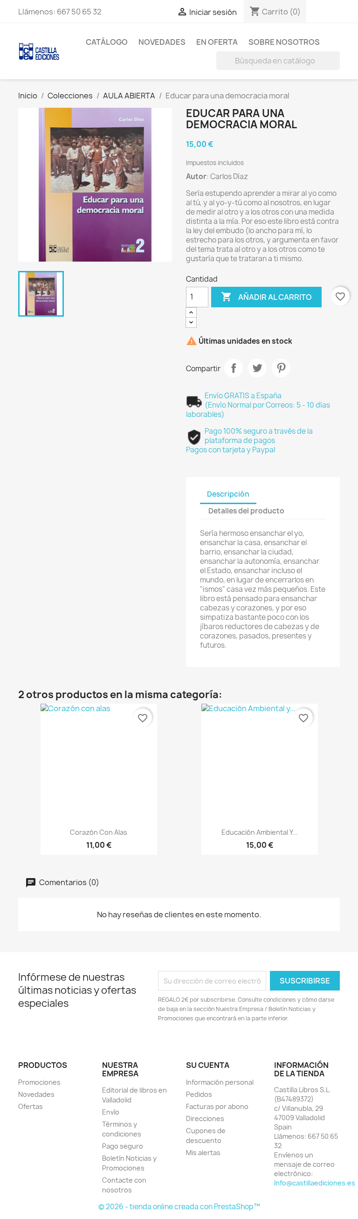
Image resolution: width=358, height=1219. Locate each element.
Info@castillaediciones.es (314, 1182)
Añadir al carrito (266, 296)
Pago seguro (122, 1146)
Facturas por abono (217, 1106)
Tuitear (257, 368)
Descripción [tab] (228, 494)
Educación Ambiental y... (259, 832)
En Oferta (217, 42)
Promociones (39, 1082)
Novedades (162, 42)
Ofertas (30, 1106)
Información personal (220, 1082)
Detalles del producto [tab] (246, 511)
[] (336, 67)
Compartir (233, 368)
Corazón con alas (98, 832)
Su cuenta (207, 1065)
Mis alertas (203, 1152)
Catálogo (107, 42)
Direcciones (205, 1118)
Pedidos (199, 1094)
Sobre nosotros (284, 42)
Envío (110, 1112)
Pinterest (281, 368)
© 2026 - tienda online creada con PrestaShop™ (179, 1207)
